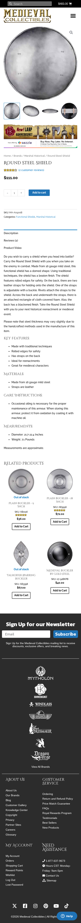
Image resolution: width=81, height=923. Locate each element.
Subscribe (65, 634)
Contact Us (52, 875)
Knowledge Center (17, 810)
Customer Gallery (16, 805)
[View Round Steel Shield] (12, 111)
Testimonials (49, 818)
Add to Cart (21, 526)
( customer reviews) (31, 170)
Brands (18, 155)
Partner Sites (13, 824)
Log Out (10, 880)
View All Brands (40, 766)
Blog (8, 800)
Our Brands (12, 795)
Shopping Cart (14, 865)
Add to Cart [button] (60, 521)
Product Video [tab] (12, 247)
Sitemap (51, 880)
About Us (11, 790)
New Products (50, 827)
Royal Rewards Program (57, 813)
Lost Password (14, 884)
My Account (12, 856)
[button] (73, 16)
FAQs (45, 808)
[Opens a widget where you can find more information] (67, 916)
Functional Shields (25, 216)
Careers (10, 829)
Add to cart (39, 192)
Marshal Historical (34, 155)
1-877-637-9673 (55, 860)
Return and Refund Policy (57, 798)
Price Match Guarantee (56, 803)
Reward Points (14, 870)
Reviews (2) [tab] (11, 240)
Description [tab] (11, 233)
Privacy (10, 819)
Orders (10, 860)
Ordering (47, 794)
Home (7, 155)
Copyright (11, 814)
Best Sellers (49, 822)
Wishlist (10, 875)
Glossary (11, 834)
